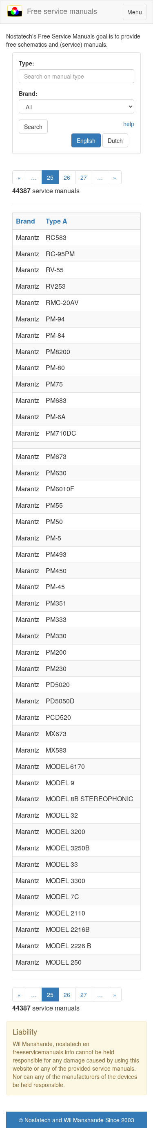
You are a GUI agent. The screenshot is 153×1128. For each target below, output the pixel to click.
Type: (26, 63)
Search (33, 126)
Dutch (115, 140)
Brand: (28, 93)
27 (83, 177)
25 (50, 177)
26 (67, 177)
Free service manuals (60, 10)
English (86, 140)
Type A (56, 221)
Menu (136, 13)
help (128, 124)
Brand (25, 221)
